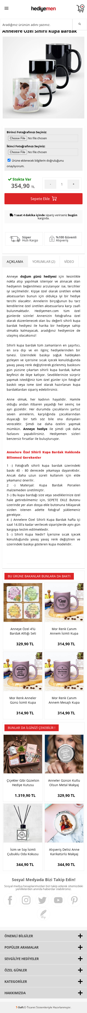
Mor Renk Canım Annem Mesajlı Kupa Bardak (64, 700)
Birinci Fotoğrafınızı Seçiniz (26, 132)
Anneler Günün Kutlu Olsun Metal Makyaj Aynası (64, 782)
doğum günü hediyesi (38, 276)
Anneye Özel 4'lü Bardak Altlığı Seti (23, 631)
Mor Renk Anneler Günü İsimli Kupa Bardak (22, 700)
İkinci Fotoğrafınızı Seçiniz (25, 146)
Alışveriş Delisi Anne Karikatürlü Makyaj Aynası (64, 851)
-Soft (20, 1007)
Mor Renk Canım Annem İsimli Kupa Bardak (64, 631)
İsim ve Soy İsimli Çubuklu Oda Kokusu (23, 851)
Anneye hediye (35, 429)
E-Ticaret (29, 1007)
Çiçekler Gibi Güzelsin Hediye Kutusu (23, 782)
